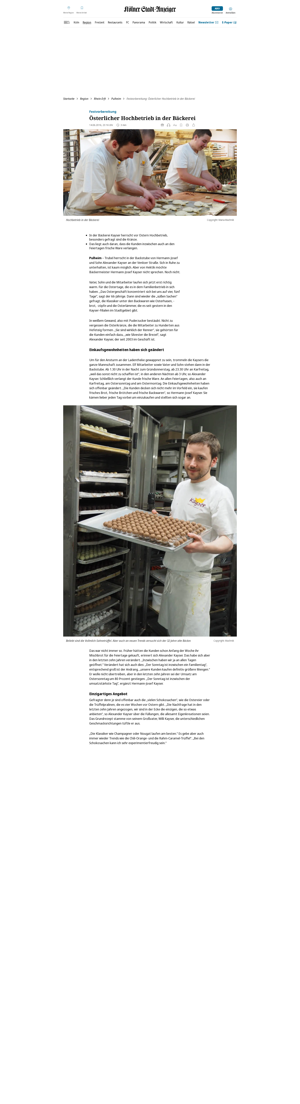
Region (84, 99)
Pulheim (116, 99)
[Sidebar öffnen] (66, 22)
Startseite (68, 99)
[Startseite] (150, 9)
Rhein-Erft (100, 99)
